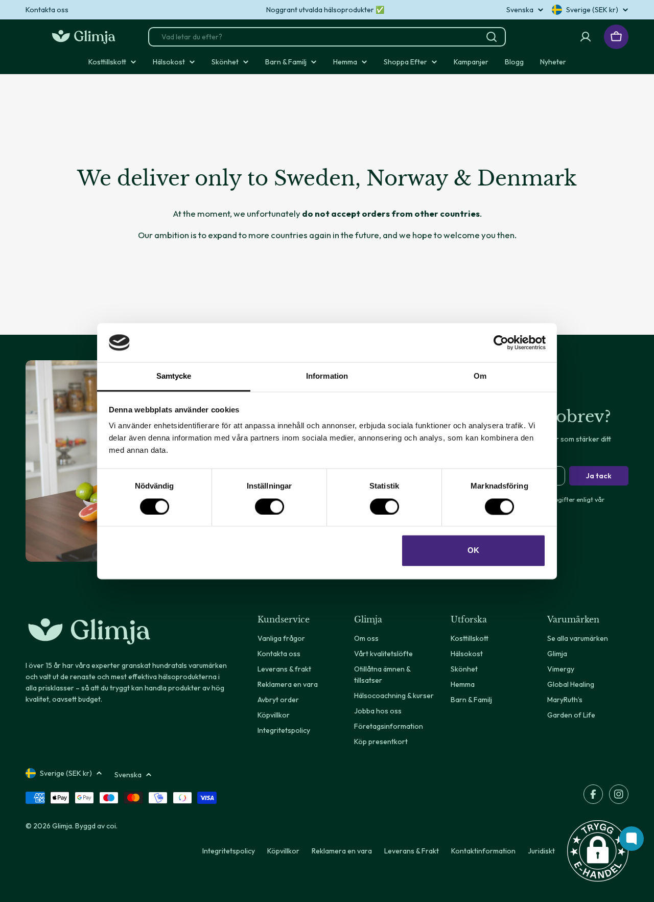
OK (473, 550)
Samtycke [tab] (174, 376)
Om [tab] (480, 376)
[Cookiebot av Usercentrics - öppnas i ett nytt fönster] (501, 342)
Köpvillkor (283, 850)
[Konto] (585, 37)
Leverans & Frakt (411, 850)
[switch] (269, 506)
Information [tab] (327, 376)
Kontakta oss (47, 9)
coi (111, 825)
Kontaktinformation (483, 850)
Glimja (62, 825)
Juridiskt (541, 850)
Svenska (519, 9)
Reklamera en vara (342, 850)
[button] (597, 851)
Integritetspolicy (228, 850)
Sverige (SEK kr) (592, 9)
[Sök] (491, 37)
